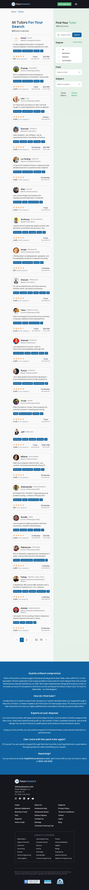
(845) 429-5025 (45, 761)
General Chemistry (39, 560)
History (36, 293)
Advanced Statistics (61, 842)
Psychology (37, 141)
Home (13, 12)
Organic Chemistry (23, 842)
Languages (23, 141)
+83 (48, 293)
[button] (69, 72)
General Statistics (39, 383)
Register (18, 819)
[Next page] (46, 640)
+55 (46, 353)
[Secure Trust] (47, 882)
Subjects (61, 805)
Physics (25, 202)
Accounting (21, 849)
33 (41, 639)
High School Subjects (26, 560)
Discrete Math (40, 855)
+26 (41, 202)
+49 (43, 111)
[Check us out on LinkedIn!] (24, 799)
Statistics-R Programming (63, 858)
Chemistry (36, 413)
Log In (60, 819)
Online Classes (41, 815)
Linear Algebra (22, 858)
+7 (46, 560)
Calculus (39, 845)
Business (36, 51)
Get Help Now (64, 4)
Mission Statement (22, 808)
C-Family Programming (43, 858)
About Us (38, 805)
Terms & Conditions (66, 812)
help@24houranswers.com (36, 758)
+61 (42, 51)
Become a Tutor (21, 812)
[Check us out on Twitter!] (28, 799)
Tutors (21, 12)
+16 (46, 383)
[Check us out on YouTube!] (33, 799)
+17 (41, 323)
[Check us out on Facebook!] (20, 799)
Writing (30, 141)
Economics (37, 530)
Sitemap (38, 822)
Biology (16, 413)
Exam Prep (37, 111)
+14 (42, 530)
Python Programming (24, 855)
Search (77, 35)
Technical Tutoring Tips (44, 826)
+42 (46, 439)
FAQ (16, 815)
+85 (44, 232)
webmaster (33, 874)
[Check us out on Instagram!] (16, 799)
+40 (41, 499)
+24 (48, 591)
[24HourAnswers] (21, 4)
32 (36, 639)
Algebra (57, 845)
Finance (30, 530)
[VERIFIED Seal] (60, 881)
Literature (42, 293)
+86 (42, 262)
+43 (42, 81)
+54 (43, 469)
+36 (42, 413)
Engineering (37, 172)
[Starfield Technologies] (32, 882)
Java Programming (42, 839)
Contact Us (39, 819)
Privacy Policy (63, 808)
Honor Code (20, 822)
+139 (43, 141)
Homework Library (42, 812)
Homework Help (41, 808)
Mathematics (17, 51)
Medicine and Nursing (25, 413)
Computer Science (27, 51)
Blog (60, 822)
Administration (41, 591)
